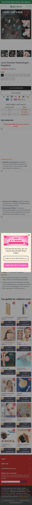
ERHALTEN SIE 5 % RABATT (16, 265)
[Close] (29, 235)
